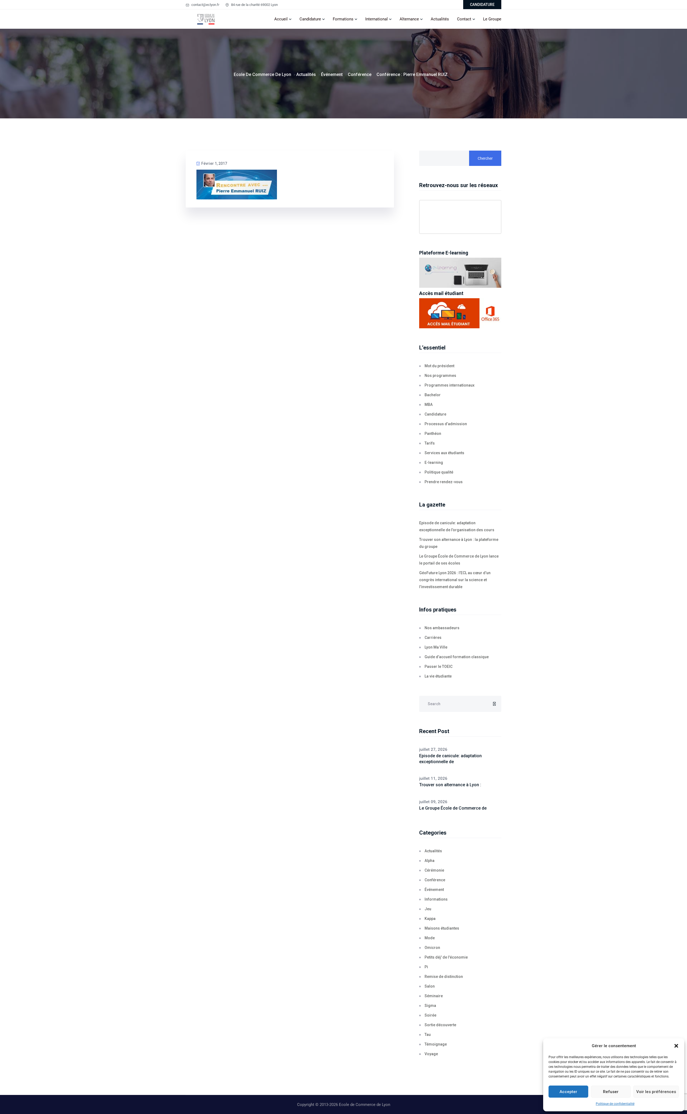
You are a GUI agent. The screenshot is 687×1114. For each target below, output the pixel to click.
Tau (428, 1034)
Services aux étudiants (444, 453)
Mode (430, 938)
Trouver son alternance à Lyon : (450, 784)
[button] (676, 1046)
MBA (429, 404)
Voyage (431, 1054)
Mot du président (439, 366)
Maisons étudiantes (442, 928)
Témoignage (436, 1044)
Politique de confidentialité (615, 1104)
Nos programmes (440, 375)
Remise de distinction (444, 976)
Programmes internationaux (449, 385)
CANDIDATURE (482, 4)
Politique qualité (439, 472)
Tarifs (430, 443)
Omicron (432, 947)
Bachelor (433, 395)
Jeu (428, 909)
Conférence (435, 880)
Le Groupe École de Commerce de (453, 808)
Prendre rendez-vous (444, 482)
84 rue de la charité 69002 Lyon (254, 5)
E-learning (434, 462)
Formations (343, 19)
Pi (426, 967)
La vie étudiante (438, 676)
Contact (464, 19)
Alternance (409, 19)
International (376, 19)
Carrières (433, 637)
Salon (430, 986)
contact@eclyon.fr (205, 5)
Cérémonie (434, 870)
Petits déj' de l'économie (446, 957)
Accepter (568, 1091)
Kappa (430, 918)
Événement (434, 889)
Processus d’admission (446, 424)
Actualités (440, 19)
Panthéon (433, 433)
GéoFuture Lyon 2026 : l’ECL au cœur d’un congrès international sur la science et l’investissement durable (455, 580)
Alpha (429, 860)
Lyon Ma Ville (436, 647)
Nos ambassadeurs (442, 628)
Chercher (485, 158)
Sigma (430, 1005)
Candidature (310, 19)
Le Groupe (492, 19)
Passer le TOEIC (438, 666)
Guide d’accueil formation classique (457, 657)
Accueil (281, 19)
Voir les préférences (656, 1091)
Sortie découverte (440, 1025)
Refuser (611, 1091)
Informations (436, 899)
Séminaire (434, 996)
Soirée (430, 1015)
